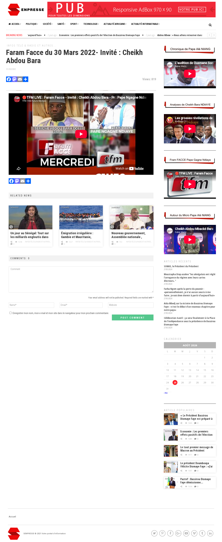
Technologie (90, 23)
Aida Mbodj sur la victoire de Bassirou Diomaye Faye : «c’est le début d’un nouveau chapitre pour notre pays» (189, 307)
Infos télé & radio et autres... (31, 45)
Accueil (15, 23)
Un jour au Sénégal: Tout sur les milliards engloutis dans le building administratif (29, 235)
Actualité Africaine (114, 23)
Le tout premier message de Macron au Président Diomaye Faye (196, 450)
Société (47, 23)
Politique (31, 23)
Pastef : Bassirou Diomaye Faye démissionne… (195, 480)
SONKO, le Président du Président (181, 266)
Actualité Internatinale (144, 23)
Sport (73, 23)
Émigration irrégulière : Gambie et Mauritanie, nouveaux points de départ (79, 235)
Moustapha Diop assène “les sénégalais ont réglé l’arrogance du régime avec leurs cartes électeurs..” (189, 277)
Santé (60, 23)
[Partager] (25, 79)
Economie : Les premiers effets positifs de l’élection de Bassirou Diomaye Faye (196, 434)
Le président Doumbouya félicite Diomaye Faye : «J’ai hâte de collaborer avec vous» (196, 468)
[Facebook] (9, 79)
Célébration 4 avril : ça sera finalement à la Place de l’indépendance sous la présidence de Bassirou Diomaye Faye (189, 321)
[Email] (20, 79)
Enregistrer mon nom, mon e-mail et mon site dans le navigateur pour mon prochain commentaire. (61, 313)
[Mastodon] (14, 79)
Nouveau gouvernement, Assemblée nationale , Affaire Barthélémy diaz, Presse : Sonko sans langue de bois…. (130, 235)
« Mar (166, 393)
